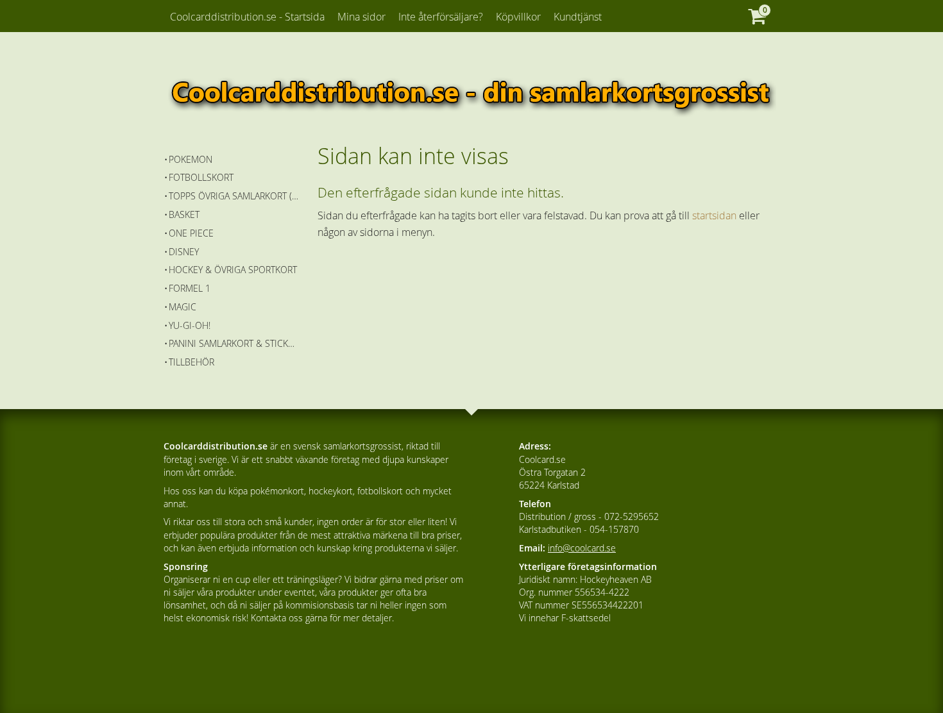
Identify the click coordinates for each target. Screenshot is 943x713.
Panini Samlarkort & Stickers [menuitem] (234, 343)
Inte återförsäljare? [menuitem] (440, 17)
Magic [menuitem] (182, 307)
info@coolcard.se (582, 548)
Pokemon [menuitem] (190, 159)
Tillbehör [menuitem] (191, 362)
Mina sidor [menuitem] (361, 17)
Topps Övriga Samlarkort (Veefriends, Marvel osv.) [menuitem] (234, 196)
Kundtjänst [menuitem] (578, 17)
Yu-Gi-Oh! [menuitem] (189, 325)
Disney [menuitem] (184, 252)
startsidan (714, 215)
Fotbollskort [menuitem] (201, 177)
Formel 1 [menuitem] (189, 288)
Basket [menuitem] (184, 214)
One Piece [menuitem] (191, 233)
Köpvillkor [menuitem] (518, 17)
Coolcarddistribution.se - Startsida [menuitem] (247, 17)
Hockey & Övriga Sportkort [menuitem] (233, 270)
